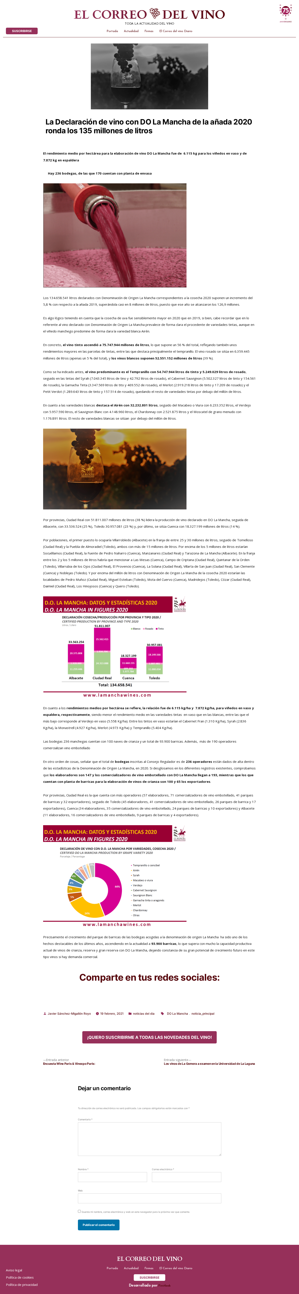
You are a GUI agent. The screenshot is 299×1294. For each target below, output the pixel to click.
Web (80, 1190)
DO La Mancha (177, 1013)
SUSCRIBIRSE (22, 31)
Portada (112, 31)
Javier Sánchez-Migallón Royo (69, 1013)
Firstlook (164, 1285)
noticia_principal (203, 1013)
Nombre (83, 1169)
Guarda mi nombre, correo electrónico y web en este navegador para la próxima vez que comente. (136, 1212)
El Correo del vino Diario (175, 31)
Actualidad (131, 31)
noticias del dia (144, 1013)
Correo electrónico (163, 1169)
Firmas (148, 31)
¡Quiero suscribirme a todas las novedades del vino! (149, 1037)
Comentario (85, 1119)
